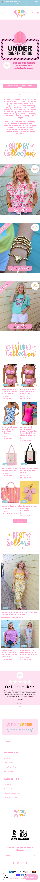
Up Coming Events (11, 797)
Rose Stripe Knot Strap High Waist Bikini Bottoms (9, 391)
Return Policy (9, 771)
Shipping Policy (10, 767)
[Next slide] (24, 95)
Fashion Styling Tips (12, 793)
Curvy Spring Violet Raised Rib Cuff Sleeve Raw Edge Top (9, 653)
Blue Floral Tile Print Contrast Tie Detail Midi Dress (28, 652)
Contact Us (8, 762)
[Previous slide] (16, 95)
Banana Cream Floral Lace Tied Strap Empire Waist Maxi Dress (19, 613)
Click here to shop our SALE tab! (20, 86)
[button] (2, 13)
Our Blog (7, 784)
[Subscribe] (34, 741)
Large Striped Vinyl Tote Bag (10, 507)
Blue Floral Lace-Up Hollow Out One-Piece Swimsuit (9, 430)
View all (20, 521)
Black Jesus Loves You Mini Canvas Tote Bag (29, 471)
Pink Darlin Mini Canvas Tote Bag (9, 470)
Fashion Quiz (9, 789)
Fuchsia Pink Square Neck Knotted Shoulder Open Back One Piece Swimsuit (28, 431)
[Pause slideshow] (38, 95)
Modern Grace (16, 878)
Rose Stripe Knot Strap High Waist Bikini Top (28, 391)
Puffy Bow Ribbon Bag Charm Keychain (28, 508)
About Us (7, 758)
